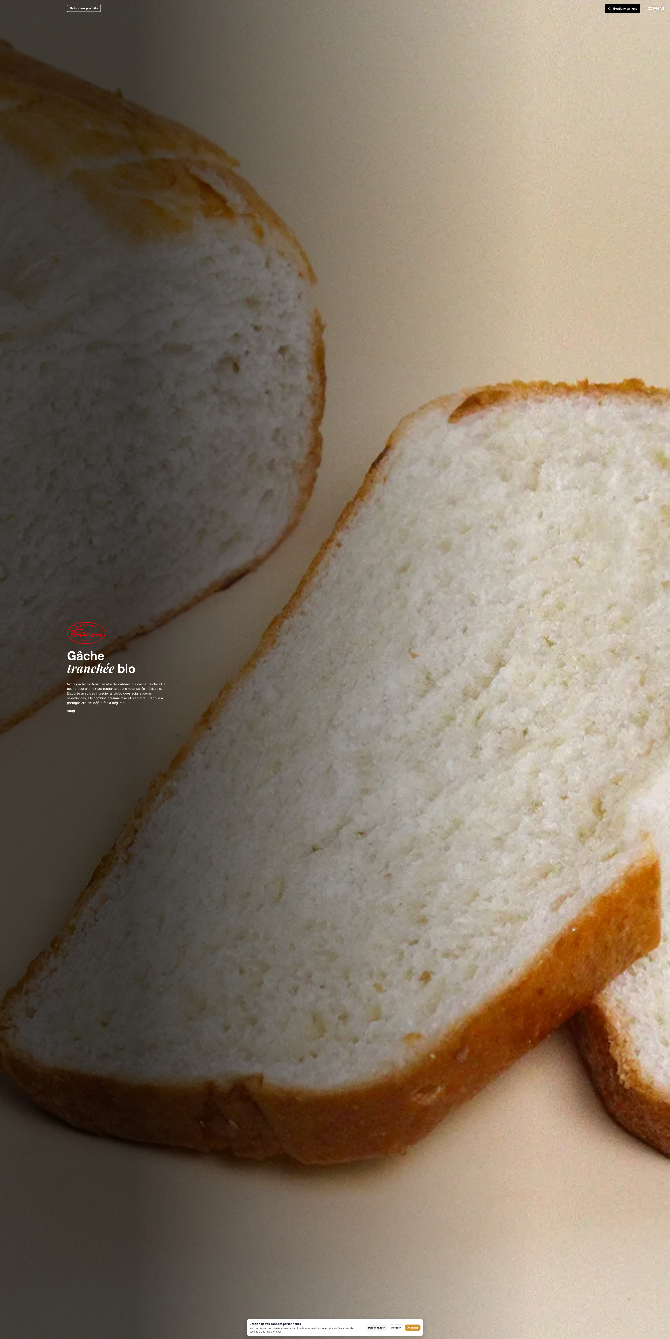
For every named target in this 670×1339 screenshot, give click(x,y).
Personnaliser (376, 1327)
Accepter (412, 1327)
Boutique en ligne (625, 9)
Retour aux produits (84, 8)
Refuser (396, 1327)
